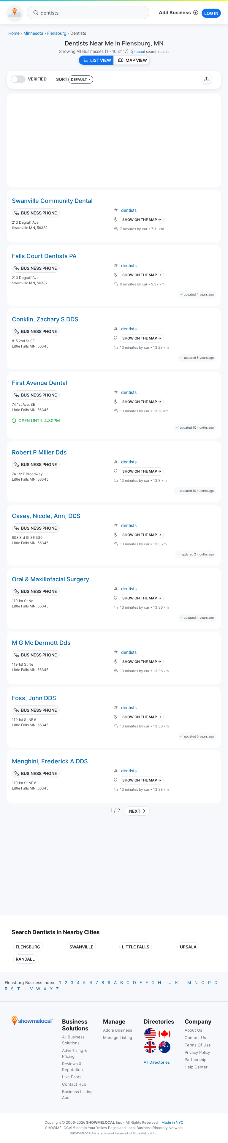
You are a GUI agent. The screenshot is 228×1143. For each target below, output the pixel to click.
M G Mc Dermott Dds (41, 642)
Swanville (81, 946)
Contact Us (195, 1037)
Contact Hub (74, 1084)
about (152, 51)
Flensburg (28, 946)
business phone (39, 212)
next (133, 811)
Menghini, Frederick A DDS (50, 761)
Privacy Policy (197, 1052)
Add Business (175, 12)
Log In (211, 13)
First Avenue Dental (39, 382)
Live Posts (71, 1076)
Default (79, 79)
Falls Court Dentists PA (44, 256)
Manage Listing (117, 1037)
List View (100, 60)
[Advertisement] (61, 868)
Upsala (188, 946)
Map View (136, 60)
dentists (129, 210)
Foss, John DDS (34, 698)
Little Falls (135, 946)
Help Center (196, 1067)
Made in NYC (172, 1122)
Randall (25, 959)
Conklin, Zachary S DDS (45, 319)
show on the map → (141, 219)
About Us (193, 1030)
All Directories (157, 1062)
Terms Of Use (198, 1045)
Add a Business (117, 1030)
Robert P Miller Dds (39, 452)
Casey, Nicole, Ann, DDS (46, 516)
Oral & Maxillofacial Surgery (50, 579)
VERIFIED (37, 78)
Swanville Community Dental (52, 200)
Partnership (195, 1059)
